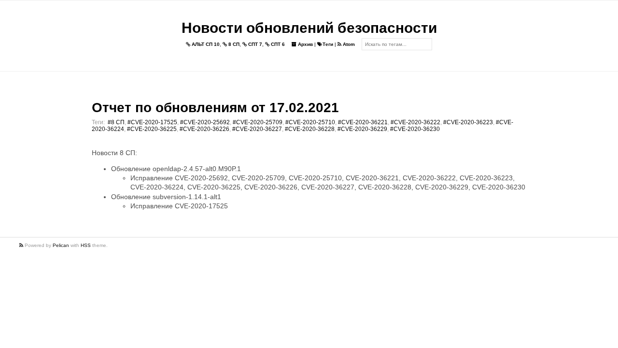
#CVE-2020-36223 (468, 122)
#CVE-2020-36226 (204, 129)
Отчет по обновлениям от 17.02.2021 (215, 107)
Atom (348, 44)
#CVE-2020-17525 (152, 122)
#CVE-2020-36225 (152, 129)
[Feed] (22, 245)
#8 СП (116, 122)
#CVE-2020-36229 (362, 129)
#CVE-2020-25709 (257, 122)
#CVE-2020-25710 (310, 122)
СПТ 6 (277, 44)
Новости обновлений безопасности (309, 28)
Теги (328, 44)
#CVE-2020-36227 (257, 129)
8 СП (233, 44)
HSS (86, 245)
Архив (304, 44)
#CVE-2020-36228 (310, 129)
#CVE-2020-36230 (415, 129)
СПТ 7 (254, 44)
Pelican (61, 245)
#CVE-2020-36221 (363, 122)
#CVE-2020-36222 (415, 122)
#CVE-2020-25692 (205, 122)
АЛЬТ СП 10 (205, 44)
